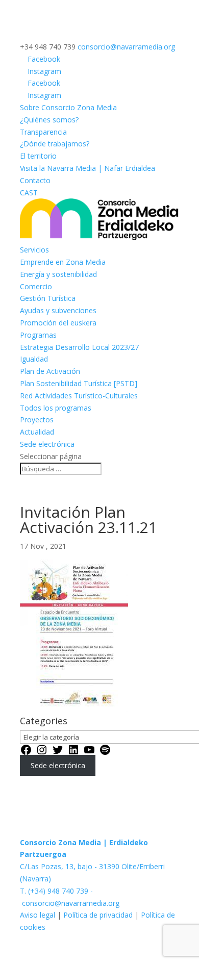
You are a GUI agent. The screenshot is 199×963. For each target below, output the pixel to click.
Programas (38, 335)
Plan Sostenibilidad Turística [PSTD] (78, 383)
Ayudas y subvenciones (58, 310)
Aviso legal (38, 915)
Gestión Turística (48, 298)
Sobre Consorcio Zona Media (68, 107)
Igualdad (34, 359)
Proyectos (37, 419)
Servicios (34, 250)
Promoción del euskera (58, 322)
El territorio (38, 156)
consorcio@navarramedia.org (70, 903)
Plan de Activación (50, 371)
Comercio (36, 286)
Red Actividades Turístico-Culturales (79, 395)
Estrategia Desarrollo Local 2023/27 (79, 347)
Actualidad (37, 432)
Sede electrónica (47, 444)
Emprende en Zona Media (63, 262)
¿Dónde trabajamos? (54, 143)
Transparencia (43, 132)
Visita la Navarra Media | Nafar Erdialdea (87, 168)
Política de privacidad (98, 915)
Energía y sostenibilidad (58, 274)
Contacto (35, 180)
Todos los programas (55, 408)
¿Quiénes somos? (49, 119)
